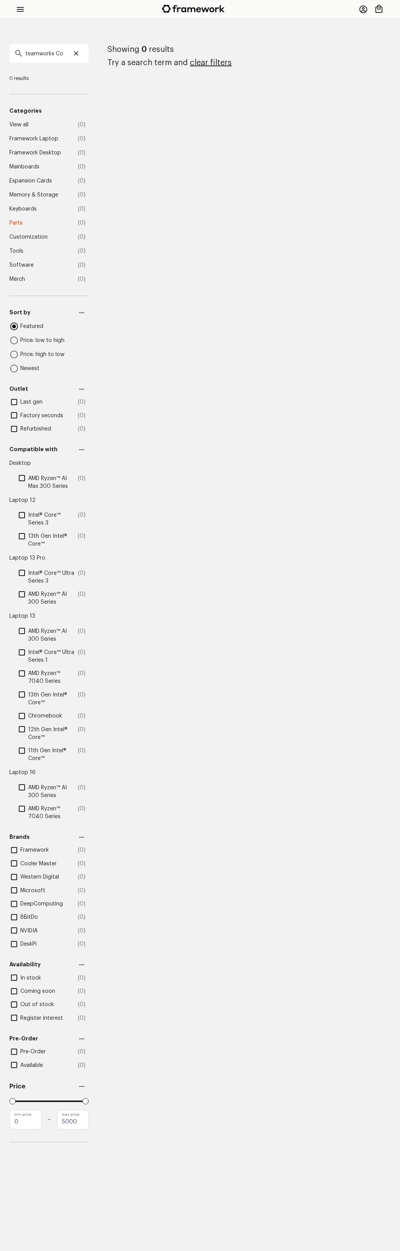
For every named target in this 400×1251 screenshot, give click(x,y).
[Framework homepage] (193, 9)
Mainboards (24, 167)
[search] (49, 53)
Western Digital (39, 877)
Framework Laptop (33, 139)
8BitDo (29, 917)
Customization (28, 237)
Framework (34, 850)
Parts (16, 223)
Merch (17, 279)
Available (31, 1065)
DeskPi (28, 944)
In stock (30, 978)
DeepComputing (41, 904)
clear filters (211, 63)
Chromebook (45, 716)
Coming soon (37, 991)
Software (21, 265)
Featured (31, 326)
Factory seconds (41, 415)
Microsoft (32, 890)
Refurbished (35, 429)
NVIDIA (29, 931)
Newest (29, 368)
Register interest (41, 1018)
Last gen (31, 402)
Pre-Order (33, 1051)
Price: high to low (42, 354)
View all (19, 125)
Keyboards (23, 209)
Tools (16, 251)
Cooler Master (38, 863)
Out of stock (37, 1004)
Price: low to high (42, 340)
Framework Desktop (35, 153)
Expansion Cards (30, 181)
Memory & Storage (33, 195)
